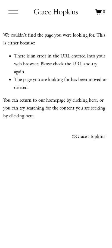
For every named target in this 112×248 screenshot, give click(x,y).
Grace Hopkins (56, 11)
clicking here (85, 100)
